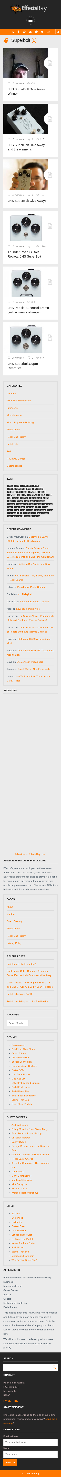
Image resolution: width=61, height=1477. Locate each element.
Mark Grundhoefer (21, 1175)
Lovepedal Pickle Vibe (28, 608)
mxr (29, 489)
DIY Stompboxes (20, 1057)
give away (38, 489)
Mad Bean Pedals (21, 1074)
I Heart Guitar (19, 1230)
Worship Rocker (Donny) (25, 1192)
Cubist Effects (19, 1053)
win (37, 510)
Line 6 (16, 498)
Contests (11, 393)
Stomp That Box (20, 1099)
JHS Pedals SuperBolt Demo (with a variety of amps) (28, 310)
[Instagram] (30, 32)
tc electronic (14, 492)
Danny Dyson (19, 1141)
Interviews (12, 407)
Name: (6, 1448)
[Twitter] (42, 32)
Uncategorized (14, 465)
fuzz (50, 495)
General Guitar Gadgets (24, 1066)
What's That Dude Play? (24, 1260)
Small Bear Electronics (24, 1095)
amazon (33, 492)
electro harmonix (16, 489)
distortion (35, 498)
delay (42, 495)
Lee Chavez (18, 1171)
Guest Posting (14, 921)
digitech (22, 495)
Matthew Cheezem (22, 1180)
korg (50, 510)
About (10, 906)
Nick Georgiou (19, 1184)
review (31, 507)
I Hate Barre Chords (22, 1158)
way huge (20, 507)
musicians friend (25, 504)
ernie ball (48, 504)
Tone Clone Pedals (22, 1104)
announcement (15, 516)
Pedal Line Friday (16, 436)
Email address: (11, 1436)
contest (12, 495)
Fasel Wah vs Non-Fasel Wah (34, 669)
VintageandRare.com (23, 1256)
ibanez (11, 504)
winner (25, 498)
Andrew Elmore (20, 1125)
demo (39, 504)
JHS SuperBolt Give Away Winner (26, 91)
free (23, 510)
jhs (23, 513)
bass (10, 507)
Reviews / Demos (16, 458)
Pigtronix (31, 513)
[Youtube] (48, 32)
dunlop (43, 492)
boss (10, 486)
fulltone (45, 498)
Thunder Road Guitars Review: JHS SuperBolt (24, 254)
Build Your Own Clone (23, 1049)
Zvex (30, 510)
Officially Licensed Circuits (25, 1083)
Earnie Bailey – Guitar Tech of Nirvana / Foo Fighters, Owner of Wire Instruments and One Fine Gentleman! (30, 552)
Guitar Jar (17, 1222)
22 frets (16, 1213)
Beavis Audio (18, 1045)
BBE (38, 507)
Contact (11, 914)
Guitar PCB (18, 1070)
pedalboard (13, 510)
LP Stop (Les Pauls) (22, 1239)
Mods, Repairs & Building (20, 422)
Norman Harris (19, 1188)
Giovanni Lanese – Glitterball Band (30, 1154)
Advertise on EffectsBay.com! (30, 854)
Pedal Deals (13, 429)
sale (25, 492)
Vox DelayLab (25, 594)
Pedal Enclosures (21, 1087)
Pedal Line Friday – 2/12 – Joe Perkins (27, 1001)
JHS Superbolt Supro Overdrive (23, 366)
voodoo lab (13, 513)
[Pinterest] (36, 32)
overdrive (32, 495)
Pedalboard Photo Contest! (31, 587)
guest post (43, 513)
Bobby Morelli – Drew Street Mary (30, 1129)
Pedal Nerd (18, 1247)
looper (37, 516)
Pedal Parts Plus (20, 1091)
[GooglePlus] (24, 32)
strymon (19, 501)
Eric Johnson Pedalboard (29, 661)
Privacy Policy (14, 943)
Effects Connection (22, 1061)
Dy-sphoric (17, 1217)
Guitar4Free (18, 1226)
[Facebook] (19, 32)
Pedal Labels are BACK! (20, 994)
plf (9, 498)
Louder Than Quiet (22, 1234)
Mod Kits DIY (18, 1078)
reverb (28, 516)
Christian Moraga (21, 1137)
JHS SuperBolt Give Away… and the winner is (28, 147)
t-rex (46, 507)
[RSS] (13, 32)
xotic (43, 510)
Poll (9, 451)
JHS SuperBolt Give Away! (27, 200)
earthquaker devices (35, 501)
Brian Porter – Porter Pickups (27, 1133)
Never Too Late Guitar (23, 1243)
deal (10, 501)
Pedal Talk (12, 444)
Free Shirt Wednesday (19, 400)
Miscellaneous (14, 415)
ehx (17, 486)
